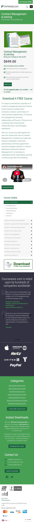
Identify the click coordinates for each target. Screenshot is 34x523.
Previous (4, 315)
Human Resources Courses (17, 391)
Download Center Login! (17, 446)
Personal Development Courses (17, 394)
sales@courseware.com (15, 459)
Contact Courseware (12, 471)
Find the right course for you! (17, 409)
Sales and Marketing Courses (17, 397)
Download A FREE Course (17, 98)
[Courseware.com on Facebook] (7, 477)
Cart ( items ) (25, 2)
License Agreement (5, 500)
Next (30, 315)
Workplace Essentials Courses (17, 403)
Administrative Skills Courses (17, 385)
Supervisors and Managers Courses (17, 400)
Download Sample (7, 187)
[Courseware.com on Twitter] (12, 477)
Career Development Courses (17, 388)
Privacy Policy (4, 498)
